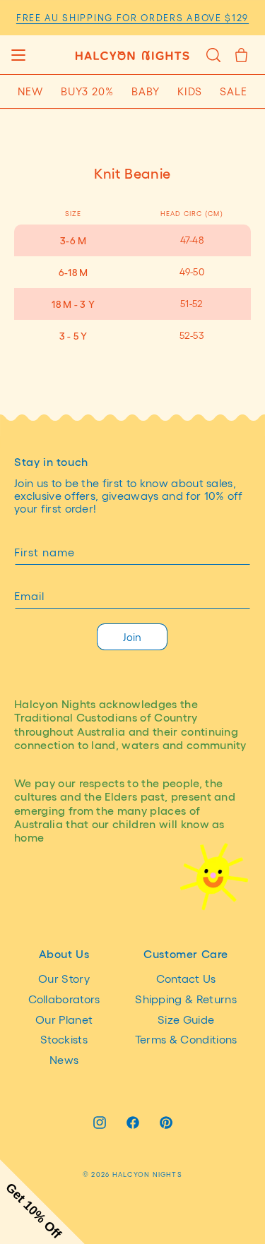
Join (132, 636)
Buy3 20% (87, 91)
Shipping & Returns (186, 998)
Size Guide (186, 1019)
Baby (145, 91)
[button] (18, 54)
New (30, 91)
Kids (190, 91)
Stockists (64, 1039)
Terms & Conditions (186, 1039)
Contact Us (186, 978)
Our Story (64, 978)
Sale (233, 91)
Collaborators (64, 998)
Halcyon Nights (147, 1174)
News (63, 1059)
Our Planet (64, 1019)
